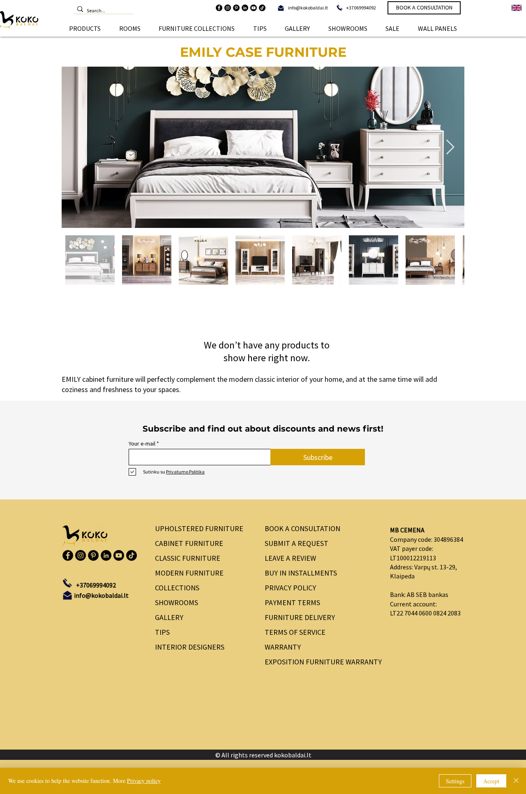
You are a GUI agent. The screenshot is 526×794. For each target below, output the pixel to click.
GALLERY (169, 617)
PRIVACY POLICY (290, 587)
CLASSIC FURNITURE (187, 558)
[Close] (516, 780)
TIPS (162, 632)
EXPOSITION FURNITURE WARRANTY (320, 661)
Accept (491, 781)
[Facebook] (219, 8)
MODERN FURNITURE (189, 573)
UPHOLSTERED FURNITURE (199, 528)
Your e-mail (142, 443)
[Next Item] (450, 147)
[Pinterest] (236, 8)
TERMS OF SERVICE (295, 632)
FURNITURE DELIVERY (300, 617)
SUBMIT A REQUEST (296, 543)
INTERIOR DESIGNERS (189, 647)
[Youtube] (253, 8)
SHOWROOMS (176, 602)
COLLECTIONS (177, 587)
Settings (455, 781)
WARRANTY (283, 647)
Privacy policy (144, 781)
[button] (85, 28)
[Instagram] (227, 8)
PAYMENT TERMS (292, 602)
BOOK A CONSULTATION (302, 528)
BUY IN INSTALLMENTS (301, 573)
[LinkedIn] (245, 8)
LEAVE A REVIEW (290, 558)
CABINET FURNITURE (189, 543)
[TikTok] (262, 8)
